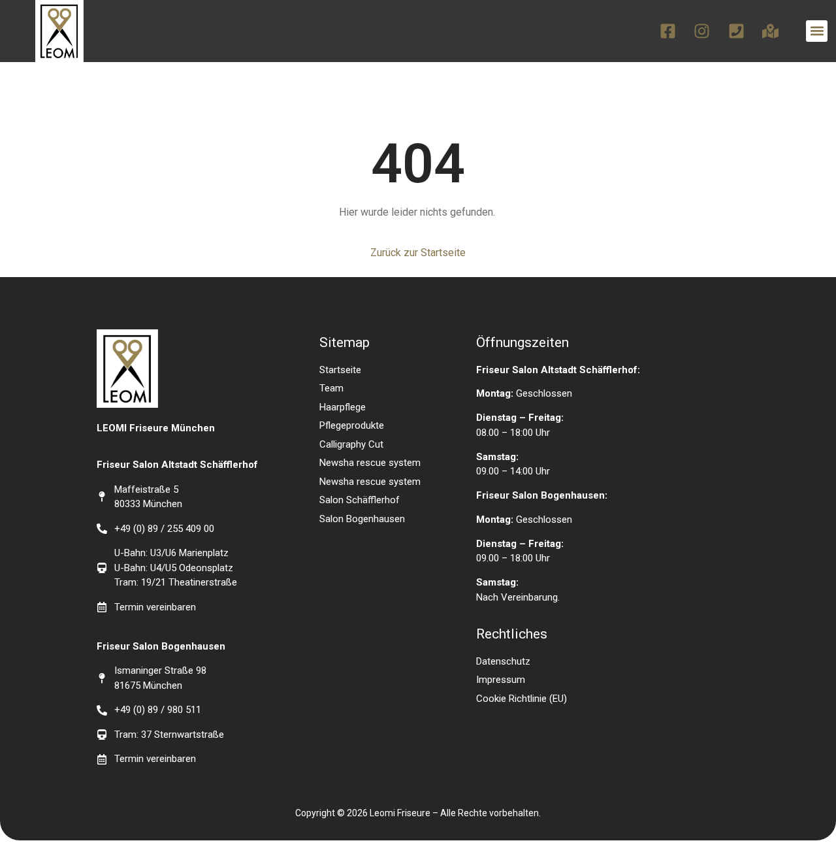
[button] (817, 31)
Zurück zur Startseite (418, 252)
